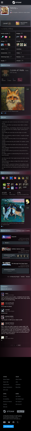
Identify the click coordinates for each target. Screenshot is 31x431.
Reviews (28, 276)
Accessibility (6, 399)
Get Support (19, 401)
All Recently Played (14, 276)
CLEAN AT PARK (17, 70)
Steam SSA (5, 382)
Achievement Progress (9, 255)
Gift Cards (5, 389)
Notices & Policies (7, 401)
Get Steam (18, 396)
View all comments (6, 289)
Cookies (5, 404)
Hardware (18, 384)
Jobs (17, 382)
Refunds (5, 406)
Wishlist (23, 276)
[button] (7, 23)
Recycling (18, 387)
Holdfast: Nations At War (18, 249)
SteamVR (14, 236)
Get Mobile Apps (8, 426)
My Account (19, 404)
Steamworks (6, 384)
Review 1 (7, 242)
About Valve (19, 379)
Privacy (5, 396)
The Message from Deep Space (20, 263)
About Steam (6, 379)
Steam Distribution (7, 387)
